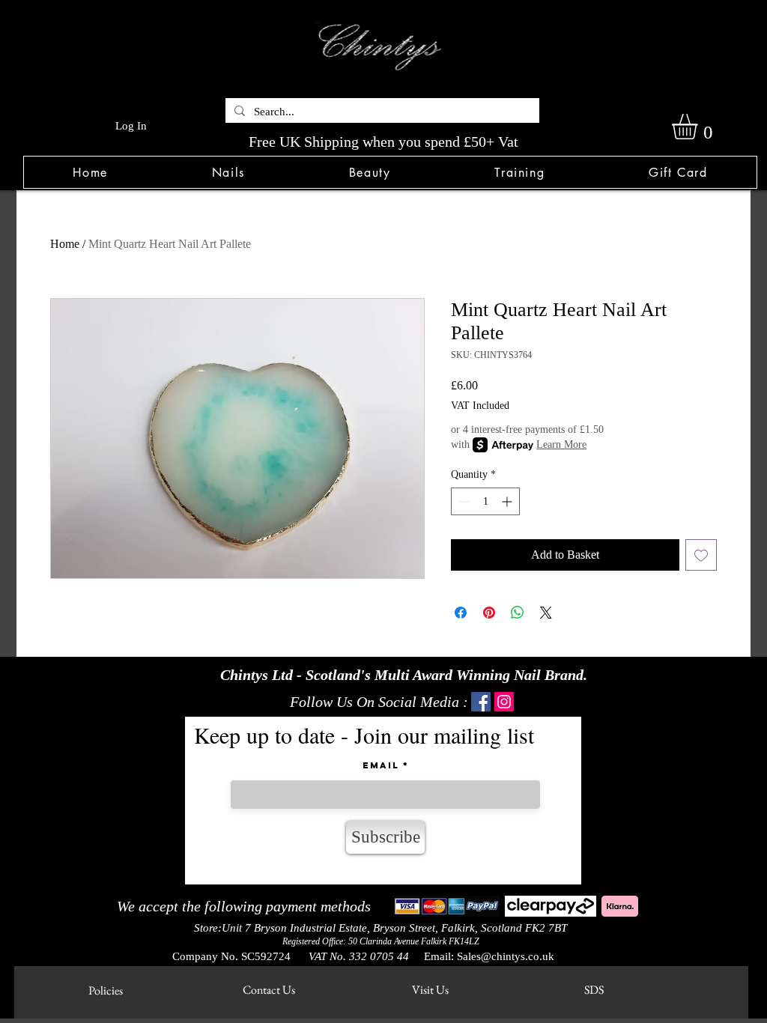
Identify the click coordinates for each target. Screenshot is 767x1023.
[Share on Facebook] (461, 613)
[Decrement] (462, 501)
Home (64, 243)
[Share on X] (546, 613)
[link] (699, 126)
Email (381, 765)
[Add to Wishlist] (701, 555)
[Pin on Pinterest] (489, 613)
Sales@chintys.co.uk (505, 956)
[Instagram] (504, 701)
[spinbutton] (485, 501)
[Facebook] (481, 701)
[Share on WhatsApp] (518, 613)
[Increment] (508, 501)
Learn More (561, 444)
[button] (228, 172)
